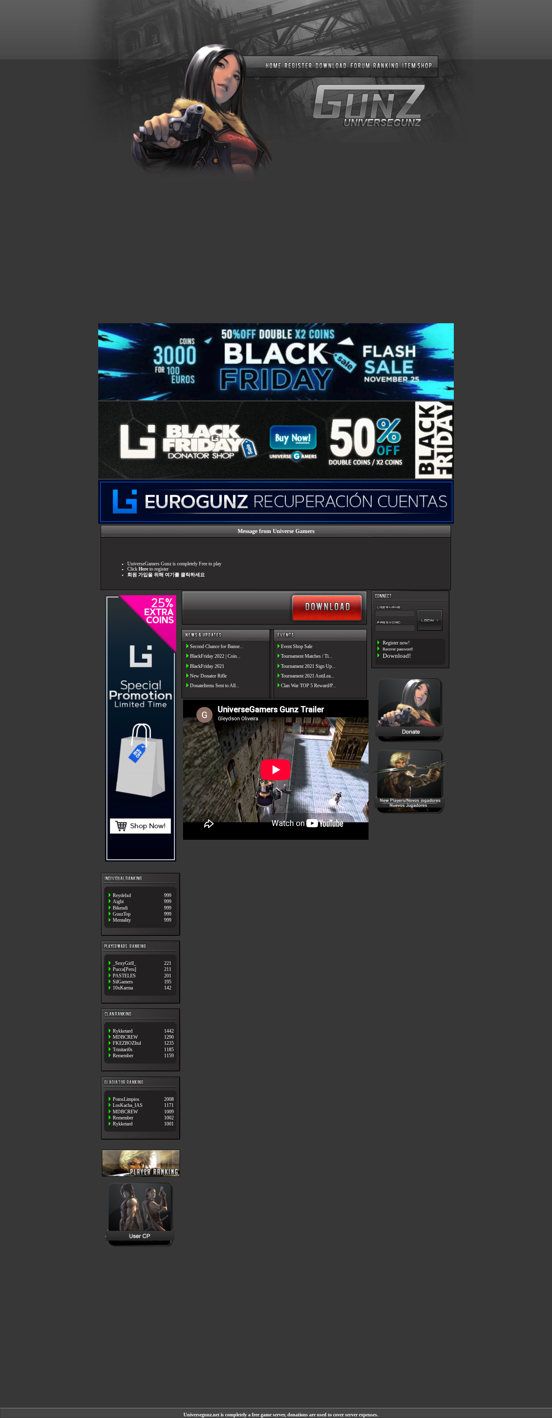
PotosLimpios (126, 1099)
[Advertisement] (276, 251)
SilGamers (123, 982)
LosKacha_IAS (128, 1105)
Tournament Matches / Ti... (306, 656)
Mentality (122, 920)
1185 (169, 1049)
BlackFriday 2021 (207, 666)
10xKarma (123, 988)
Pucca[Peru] (124, 969)
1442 (169, 1031)
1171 (169, 1105)
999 (167, 895)
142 (167, 988)
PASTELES (124, 976)
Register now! (396, 643)
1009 (169, 1112)
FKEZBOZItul (127, 1043)
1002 (169, 1118)
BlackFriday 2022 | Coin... (215, 656)
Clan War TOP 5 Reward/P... (308, 685)
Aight (118, 901)
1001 (169, 1124)
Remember (123, 1055)
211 (167, 969)
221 (167, 963)
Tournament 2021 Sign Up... (308, 666)
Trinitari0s (123, 1049)
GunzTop (122, 914)
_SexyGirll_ (124, 963)
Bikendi (120, 908)
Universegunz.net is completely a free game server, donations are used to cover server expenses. (280, 1415)
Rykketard (123, 1031)
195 (167, 982)
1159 (169, 1055)
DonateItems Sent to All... (214, 685)
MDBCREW (125, 1037)
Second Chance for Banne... (216, 646)
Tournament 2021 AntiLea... (307, 676)
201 (167, 976)
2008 (169, 1099)
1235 (169, 1043)
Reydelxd (122, 895)
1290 (169, 1037)
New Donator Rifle (208, 676)
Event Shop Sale (296, 646)
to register (154, 569)
